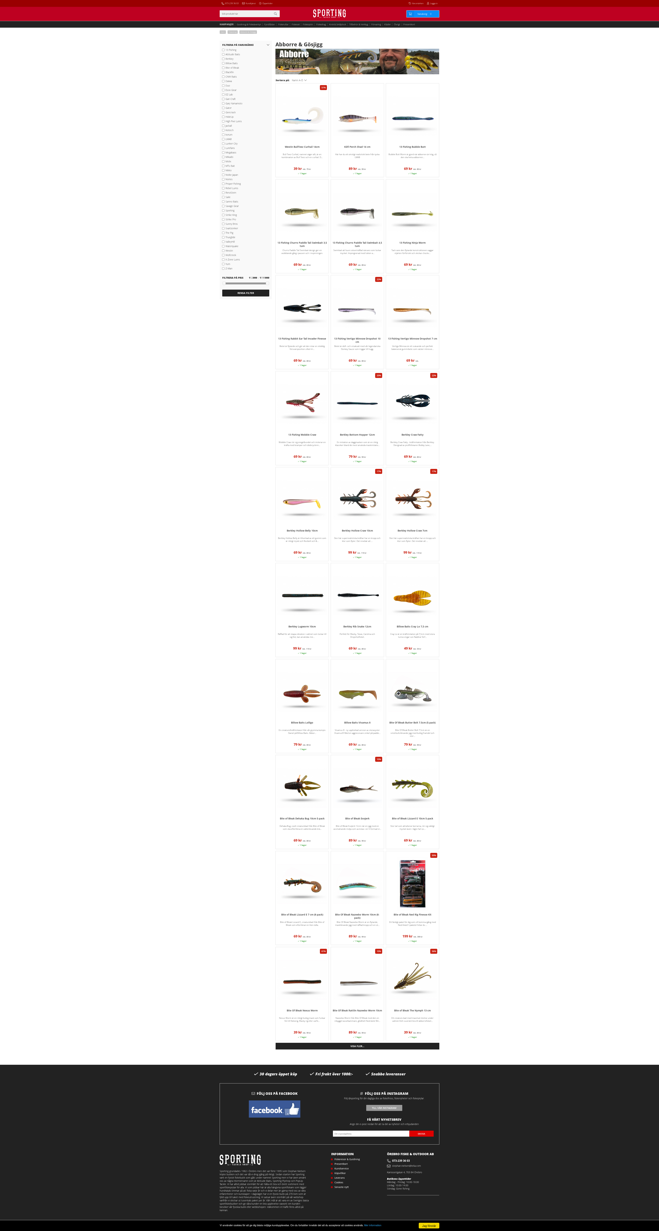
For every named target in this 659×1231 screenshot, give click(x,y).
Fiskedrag (321, 24)
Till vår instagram (384, 1108)
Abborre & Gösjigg (248, 32)
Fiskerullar (283, 24)
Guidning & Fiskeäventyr (249, 24)
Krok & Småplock (337, 24)
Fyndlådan (269, 24)
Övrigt (397, 24)
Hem (223, 32)
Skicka (421, 1133)
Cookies (338, 1182)
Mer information (372, 1225)
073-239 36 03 (232, 3)
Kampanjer (227, 24)
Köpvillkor (340, 1173)
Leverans (339, 1177)
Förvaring (376, 24)
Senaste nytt (341, 1187)
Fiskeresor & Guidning (347, 1159)
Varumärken (418, 3)
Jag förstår (429, 1225)
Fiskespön (308, 24)
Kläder (387, 24)
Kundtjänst (251, 3)
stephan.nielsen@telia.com (406, 1165)
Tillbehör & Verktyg (358, 24)
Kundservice (341, 1168)
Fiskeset (296, 24)
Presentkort (409, 24)
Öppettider (267, 3)
